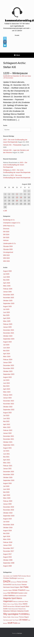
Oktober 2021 (7, 442)
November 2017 (8, 551)
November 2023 (8, 368)
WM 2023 (6, 258)
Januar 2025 (7, 327)
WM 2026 (6, 261)
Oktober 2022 (7, 407)
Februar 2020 (7, 501)
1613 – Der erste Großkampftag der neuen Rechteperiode (15, 165)
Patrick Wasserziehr (13, 609)
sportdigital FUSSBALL (19, 614)
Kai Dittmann (13, 593)
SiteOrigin (19, 633)
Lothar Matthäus (9, 595)
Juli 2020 (6, 486)
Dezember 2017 (8, 548)
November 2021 (8, 439)
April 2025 (6, 318)
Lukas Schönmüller (20, 595)
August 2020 (7, 483)
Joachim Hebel (7, 590)
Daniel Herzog (20, 578)
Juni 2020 (6, 489)
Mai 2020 (6, 492)
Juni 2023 (6, 383)
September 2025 (8, 303)
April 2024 (6, 354)
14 (21, 197)
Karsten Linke (22, 593)
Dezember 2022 (8, 401)
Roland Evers (22, 609)
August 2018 (7, 530)
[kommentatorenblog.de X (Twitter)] (5, 38)
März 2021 (6, 463)
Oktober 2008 (7, 560)
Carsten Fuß (17, 576)
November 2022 (8, 404)
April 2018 (6, 536)
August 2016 (7, 557)
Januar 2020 (7, 504)
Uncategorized (8, 252)
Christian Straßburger (10, 578)
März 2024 (6, 356)
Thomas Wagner (24, 617)
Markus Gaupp (10, 604)
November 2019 (8, 510)
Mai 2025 (6, 315)
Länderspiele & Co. (9, 243)
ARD (11, 576)
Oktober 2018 (7, 527)
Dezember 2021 (8, 436)
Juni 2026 (6, 277)
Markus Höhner (18, 604)
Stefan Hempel (14, 617)
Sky (5, 614)
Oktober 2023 (7, 371)
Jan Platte (24, 587)
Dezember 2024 (8, 330)
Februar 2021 (7, 466)
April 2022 (6, 424)
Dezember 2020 (8, 471)
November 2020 (8, 474)
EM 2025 (6, 237)
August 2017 (7, 554)
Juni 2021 (6, 454)
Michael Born (11, 606)
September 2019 (8, 516)
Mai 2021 (6, 457)
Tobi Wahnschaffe (7, 620)
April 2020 (6, 495)
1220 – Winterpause (15, 73)
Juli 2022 (6, 415)
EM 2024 (6, 234)
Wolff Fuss (12, 623)
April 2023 (6, 389)
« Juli (5, 210)
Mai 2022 (6, 421)
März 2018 (6, 539)
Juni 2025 (6, 312)
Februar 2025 (7, 324)
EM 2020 (6, 232)
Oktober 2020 (7, 477)
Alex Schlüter (6, 576)
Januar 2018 (7, 545)
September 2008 (8, 563)
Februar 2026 (7, 289)
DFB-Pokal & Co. (9, 226)
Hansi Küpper (14, 587)
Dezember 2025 (8, 295)
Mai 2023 (6, 386)
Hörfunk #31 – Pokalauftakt (12, 145)
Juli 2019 (6, 522)
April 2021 (6, 460)
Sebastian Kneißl (23, 611)
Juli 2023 (6, 380)
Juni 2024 (6, 348)
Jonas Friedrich (19, 590)
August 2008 (7, 566)
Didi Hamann (13, 581)
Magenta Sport (9, 598)
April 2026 (6, 283)
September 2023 (8, 374)
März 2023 (6, 392)
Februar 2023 (7, 395)
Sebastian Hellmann (10, 611)
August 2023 (7, 377)
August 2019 (7, 519)
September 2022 (8, 409)
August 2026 (7, 271)
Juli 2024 (6, 345)
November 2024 (8, 333)
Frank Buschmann (16, 584)
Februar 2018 (7, 542)
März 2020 (6, 498)
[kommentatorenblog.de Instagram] (5, 42)
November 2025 (8, 297)
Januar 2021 (7, 468)
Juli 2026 (6, 274)
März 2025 (6, 321)
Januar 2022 (7, 433)
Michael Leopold (20, 606)
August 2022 (7, 412)
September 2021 (8, 445)
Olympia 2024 (8, 246)
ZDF (19, 623)
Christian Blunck (25, 576)
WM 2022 (6, 255)
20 (17, 201)
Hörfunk (6, 240)
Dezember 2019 (8, 507)
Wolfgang (6, 170)
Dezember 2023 (8, 365)
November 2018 (8, 525)
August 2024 (7, 342)
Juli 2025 (6, 309)
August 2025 (7, 306)
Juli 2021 (6, 451)
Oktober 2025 (7, 300)
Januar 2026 (7, 292)
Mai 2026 (6, 280)
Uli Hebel (23, 620)
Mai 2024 (6, 351)
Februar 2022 (7, 430)
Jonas (29, 76)
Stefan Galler (7, 617)
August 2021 (7, 448)
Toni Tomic (15, 620)
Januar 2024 (7, 362)
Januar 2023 (7, 398)
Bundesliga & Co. (9, 220)
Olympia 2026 (8, 249)
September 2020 (8, 480)
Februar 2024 (7, 359)
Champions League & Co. (11, 223)
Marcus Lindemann (18, 601)
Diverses (6, 229)
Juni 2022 (6, 418)
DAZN (6, 581)
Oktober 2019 (7, 513)
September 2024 (8, 339)
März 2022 (6, 427)
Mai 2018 (6, 533)
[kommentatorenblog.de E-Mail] (5, 45)
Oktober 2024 (7, 336)
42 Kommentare (8, 78)
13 (17, 197)
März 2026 (6, 286)
